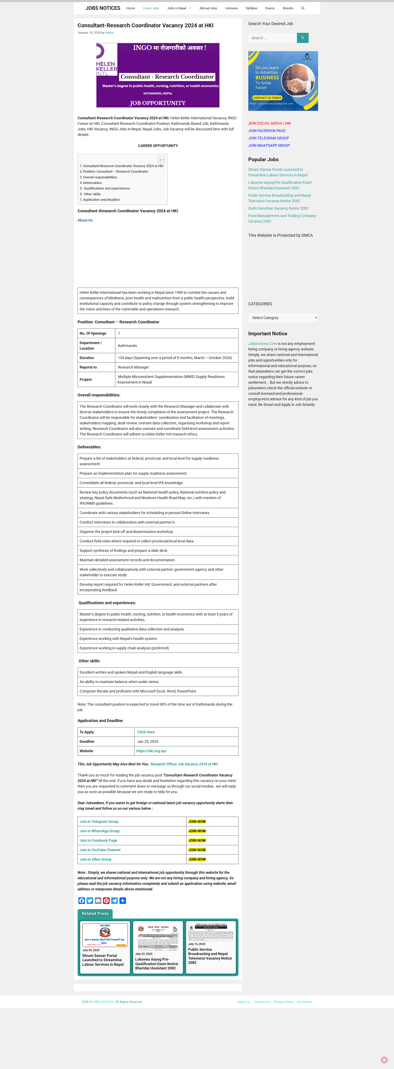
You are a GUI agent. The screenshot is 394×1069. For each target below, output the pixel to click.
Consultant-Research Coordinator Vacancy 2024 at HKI (123, 166)
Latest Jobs (151, 8)
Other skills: (92, 194)
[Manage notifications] (384, 1060)
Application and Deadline (101, 200)
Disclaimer (304, 1002)
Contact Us (262, 1002)
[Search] (303, 38)
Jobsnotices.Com (263, 343)
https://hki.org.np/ (151, 751)
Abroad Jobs (208, 8)
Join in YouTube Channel (100, 850)
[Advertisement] (158, 257)
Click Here (146, 732)
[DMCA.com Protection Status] (283, 290)
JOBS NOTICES (103, 8)
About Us (244, 1002)
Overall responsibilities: (100, 177)
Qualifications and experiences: (106, 188)
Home (130, 8)
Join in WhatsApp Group (99, 831)
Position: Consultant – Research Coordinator (115, 171)
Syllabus (251, 8)
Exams (270, 8)
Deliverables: (92, 183)
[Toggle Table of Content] (159, 159)
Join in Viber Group (95, 859)
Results (288, 8)
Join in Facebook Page (98, 840)
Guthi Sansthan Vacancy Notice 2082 (278, 208)
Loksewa (231, 8)
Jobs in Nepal (176, 8)
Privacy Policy (283, 1002)
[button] (303, 8)
